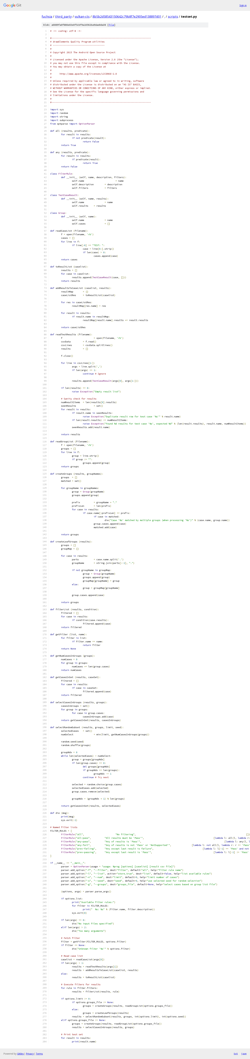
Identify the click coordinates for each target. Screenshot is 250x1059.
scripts (173, 16)
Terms (39, 1053)
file (111, 24)
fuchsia (47, 16)
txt (236, 1053)
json (244, 1053)
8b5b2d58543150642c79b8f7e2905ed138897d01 (127, 16)
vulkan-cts (82, 16)
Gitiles (20, 1053)
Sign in (243, 5)
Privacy (30, 1053)
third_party (63, 16)
